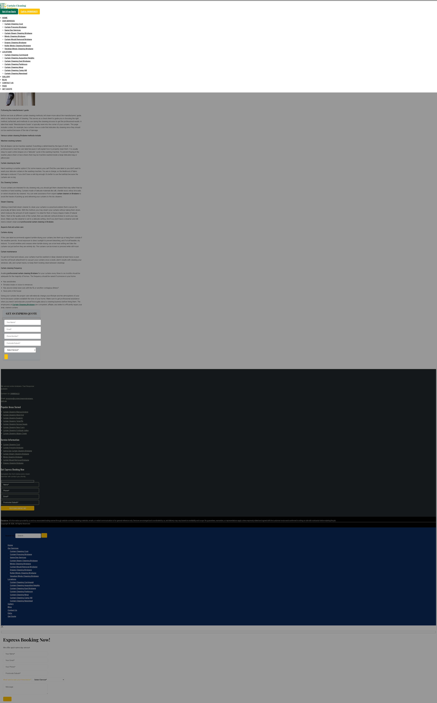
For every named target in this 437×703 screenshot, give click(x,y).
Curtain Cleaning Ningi (14, 67)
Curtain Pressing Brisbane (15, 27)
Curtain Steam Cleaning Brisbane (18, 33)
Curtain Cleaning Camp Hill (16, 70)
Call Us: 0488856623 (29, 11)
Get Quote (7, 89)
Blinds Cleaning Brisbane (15, 36)
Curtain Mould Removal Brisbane (18, 39)
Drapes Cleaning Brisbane (15, 43)
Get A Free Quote (9, 11)
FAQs (4, 86)
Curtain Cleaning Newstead (16, 73)
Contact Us (7, 83)
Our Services (8, 21)
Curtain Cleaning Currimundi (16, 55)
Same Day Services (13, 30)
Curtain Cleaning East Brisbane (17, 61)
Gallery (6, 77)
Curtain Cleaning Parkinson (16, 64)
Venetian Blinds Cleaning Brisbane (19, 49)
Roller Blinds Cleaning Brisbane (18, 46)
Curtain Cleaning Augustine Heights (19, 58)
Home (4, 18)
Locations (7, 52)
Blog (4, 80)
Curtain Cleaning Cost (14, 24)
